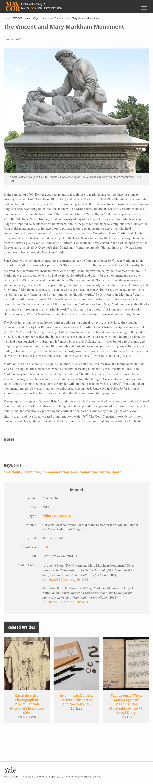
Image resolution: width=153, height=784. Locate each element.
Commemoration (55, 472)
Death (116, 472)
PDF (45, 547)
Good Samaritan (84, 472)
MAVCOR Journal (21, 18)
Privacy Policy (12, 776)
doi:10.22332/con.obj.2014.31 (65, 580)
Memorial (32, 472)
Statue (104, 472)
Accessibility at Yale (35, 776)
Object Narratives (42, 18)
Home (7, 18)
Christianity (13, 472)
